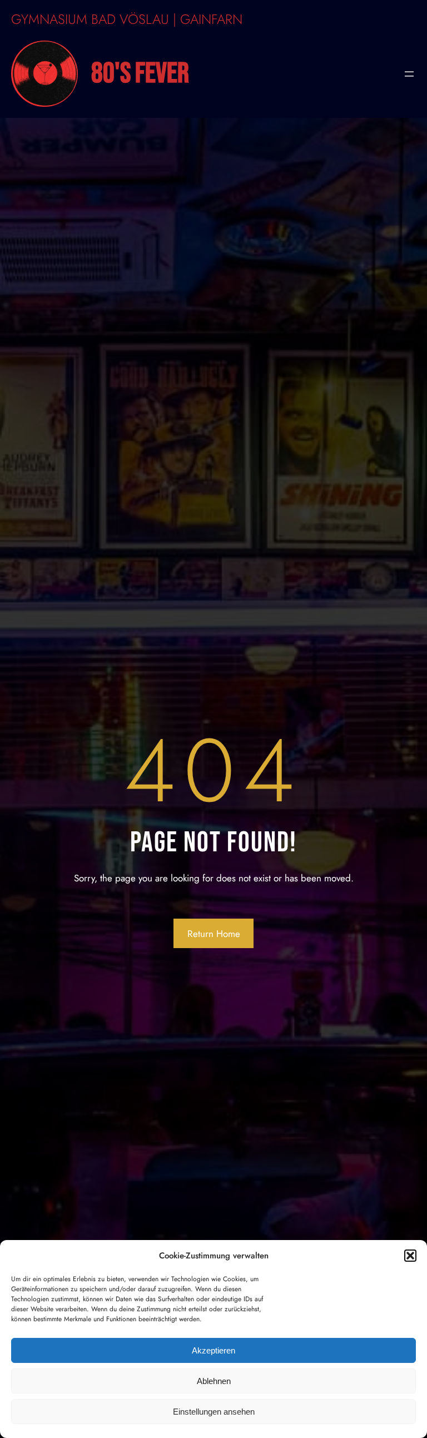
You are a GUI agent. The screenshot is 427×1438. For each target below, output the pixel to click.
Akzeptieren (213, 1350)
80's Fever (140, 73)
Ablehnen (214, 1381)
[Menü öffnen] (409, 74)
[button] (410, 1255)
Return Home (213, 933)
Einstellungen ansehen (214, 1411)
